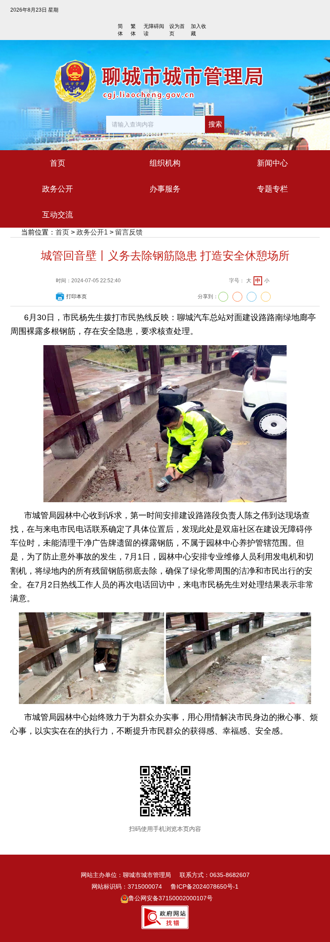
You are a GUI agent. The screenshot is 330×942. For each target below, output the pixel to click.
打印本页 (76, 296)
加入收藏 (198, 30)
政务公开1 (92, 232)
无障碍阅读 (154, 30)
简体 (120, 30)
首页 (62, 232)
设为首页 (177, 30)
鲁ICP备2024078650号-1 (204, 886)
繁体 (133, 30)
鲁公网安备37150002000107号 (170, 898)
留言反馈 (129, 232)
